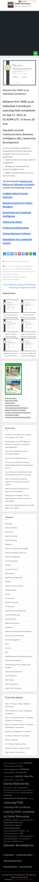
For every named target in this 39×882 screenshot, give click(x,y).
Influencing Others (9, 269)
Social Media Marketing (11, 836)
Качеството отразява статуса (16, 458)
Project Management (12, 640)
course (19, 776)
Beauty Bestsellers (11, 401)
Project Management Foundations (14, 831)
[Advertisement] (19, 30)
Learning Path (30, 271)
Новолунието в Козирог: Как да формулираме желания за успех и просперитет (18, 498)
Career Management (11, 769)
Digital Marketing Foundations (12, 790)
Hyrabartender (9, 855)
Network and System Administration (18, 631)
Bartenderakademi (26, 867)
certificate (24, 769)
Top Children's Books (12, 405)
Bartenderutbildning (10, 867)
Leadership (8, 795)
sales (27, 831)
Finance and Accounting (14, 586)
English (24, 1)
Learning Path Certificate (11, 274)
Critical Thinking (8, 780)
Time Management (24, 839)
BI (5, 266)
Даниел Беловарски (18, 845)
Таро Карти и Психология (15, 752)
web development (17, 841)
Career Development (11, 261)
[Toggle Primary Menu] (35, 53)
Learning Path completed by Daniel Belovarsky (19, 814)
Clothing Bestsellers (12, 415)
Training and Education (13, 672)
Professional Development (14, 636)
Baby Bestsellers (11, 398)
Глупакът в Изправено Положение (18, 731)
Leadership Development (23, 269)
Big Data (20, 763)
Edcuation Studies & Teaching (15, 410)
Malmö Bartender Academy (12, 861)
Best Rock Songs (11, 536)
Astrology (8, 524)
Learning (31, 798)
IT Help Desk (9, 607)
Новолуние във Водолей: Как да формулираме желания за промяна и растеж (19, 465)
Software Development (13, 660)
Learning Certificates (12, 615)
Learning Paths (24, 261)
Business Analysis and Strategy (16, 548)
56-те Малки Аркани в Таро (15, 744)
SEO (6, 652)
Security (8, 648)
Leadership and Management (15, 611)
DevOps (8, 582)
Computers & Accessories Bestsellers (18, 417)
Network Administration (27, 820)
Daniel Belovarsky (22, 3)
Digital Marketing (23, 787)
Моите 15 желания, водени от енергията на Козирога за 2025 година (17, 481)
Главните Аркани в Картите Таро (17, 748)
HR (4, 792)
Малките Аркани (11, 740)
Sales (7, 644)
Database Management (13, 577)
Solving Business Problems (11, 279)
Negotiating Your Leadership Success (15, 277)
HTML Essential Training (13, 792)
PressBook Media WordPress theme (23, 879)
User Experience (11, 676)
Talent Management (11, 839)
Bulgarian (8, 544)
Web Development (11, 684)
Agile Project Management (10, 763)
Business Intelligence (14, 266)
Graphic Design (10, 590)
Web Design (9, 680)
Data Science (10, 573)
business (28, 762)
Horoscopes (9, 598)
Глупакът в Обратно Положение (17, 736)
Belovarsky (9, 532)
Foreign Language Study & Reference (18, 413)
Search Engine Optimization (11, 833)
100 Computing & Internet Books (16, 408)
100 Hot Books (10, 403)
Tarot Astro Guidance (15, 697)
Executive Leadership (27, 790)
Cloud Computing (11, 561)
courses (28, 776)
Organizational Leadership (13, 822)
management (8, 820)
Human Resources (12, 602)
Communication (26, 266)
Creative (8, 565)
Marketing (8, 627)
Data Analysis (8, 787)
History (7, 594)
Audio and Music (11, 528)
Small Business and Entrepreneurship (18, 656)
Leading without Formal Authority (14, 271)
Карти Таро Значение (13, 688)
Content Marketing (9, 776)
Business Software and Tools (15, 553)
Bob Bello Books (11, 540)
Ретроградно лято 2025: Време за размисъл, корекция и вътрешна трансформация (17, 444)
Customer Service (11, 569)
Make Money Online (12, 623)
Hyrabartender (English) (24, 855)
